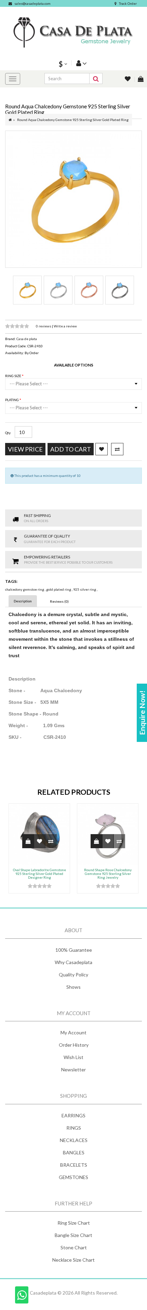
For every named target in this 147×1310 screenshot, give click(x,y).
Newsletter (73, 1069)
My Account (73, 1032)
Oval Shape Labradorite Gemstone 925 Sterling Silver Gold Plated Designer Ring (39, 873)
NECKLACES (74, 1140)
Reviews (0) (59, 601)
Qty (8, 433)
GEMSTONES (73, 1177)
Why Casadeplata (73, 962)
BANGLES (73, 1152)
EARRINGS (73, 1115)
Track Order (128, 3)
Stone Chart (74, 1247)
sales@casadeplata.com (32, 3)
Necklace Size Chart (73, 1260)
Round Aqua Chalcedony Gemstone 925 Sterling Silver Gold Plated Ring (73, 120)
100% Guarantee (73, 950)
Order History (74, 1045)
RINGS (73, 1128)
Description (23, 601)
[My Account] (80, 62)
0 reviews (44, 326)
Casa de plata (26, 339)
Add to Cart (70, 449)
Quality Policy (73, 974)
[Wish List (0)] (128, 79)
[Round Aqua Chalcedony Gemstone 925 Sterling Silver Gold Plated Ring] (73, 199)
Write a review (65, 326)
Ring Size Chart (73, 1223)
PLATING (12, 400)
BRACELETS (73, 1165)
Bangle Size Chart (73, 1235)
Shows (73, 987)
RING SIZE (13, 376)
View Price (25, 449)
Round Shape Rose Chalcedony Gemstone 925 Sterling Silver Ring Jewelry (108, 873)
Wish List (73, 1057)
